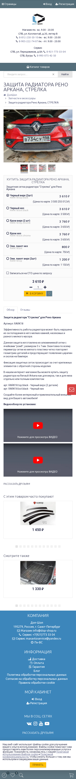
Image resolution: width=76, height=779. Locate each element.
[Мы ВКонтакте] (29, 723)
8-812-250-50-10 (28, 37)
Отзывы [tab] (25, 309)
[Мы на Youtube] (41, 723)
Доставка (38, 659)
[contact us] (71, 389)
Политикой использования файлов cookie (36, 753)
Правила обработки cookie (37, 682)
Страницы (10, 4)
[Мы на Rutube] (47, 723)
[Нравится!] (49, 293)
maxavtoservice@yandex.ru (43, 638)
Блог (37, 670)
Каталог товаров (39, 66)
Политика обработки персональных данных (36, 674)
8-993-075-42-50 (46, 55)
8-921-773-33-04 (56, 51)
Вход (48, 4)
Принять (38, 764)
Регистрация (66, 4)
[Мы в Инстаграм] (35, 723)
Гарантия (39, 666)
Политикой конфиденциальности (28, 755)
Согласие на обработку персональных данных (37, 678)
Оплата (39, 662)
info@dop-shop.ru (44, 630)
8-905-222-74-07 (28, 41)
